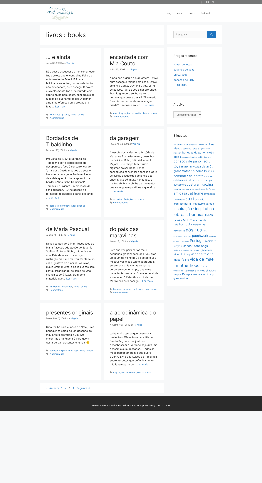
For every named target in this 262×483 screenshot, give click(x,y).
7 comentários (57, 118)
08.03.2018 (180, 74)
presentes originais (69, 312)
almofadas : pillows (59, 114)
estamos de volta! (184, 69)
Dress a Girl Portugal (207, 189)
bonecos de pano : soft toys (127, 289)
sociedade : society (181, 250)
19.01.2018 (179, 85)
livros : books (77, 114)
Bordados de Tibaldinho (62, 141)
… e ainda (58, 57)
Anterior (52, 388)
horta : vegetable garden (199, 203)
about (180, 13)
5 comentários (57, 209)
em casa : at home (188, 193)
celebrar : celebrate (188, 176)
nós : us (194, 230)
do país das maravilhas (124, 232)
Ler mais (60, 106)
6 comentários (120, 202)
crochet (195, 189)
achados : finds (121, 199)
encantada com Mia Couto (129, 60)
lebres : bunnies (188, 214)
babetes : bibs (190, 148)
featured (205, 13)
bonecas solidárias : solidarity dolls (195, 157)
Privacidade (129, 405)
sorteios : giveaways (201, 250)
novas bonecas (182, 64)
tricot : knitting (181, 254)
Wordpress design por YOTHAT (153, 405)
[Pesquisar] (211, 34)
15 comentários (121, 116)
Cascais (209, 171)
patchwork (200, 236)
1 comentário (56, 290)
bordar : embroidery (60, 205)
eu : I (115, 113)
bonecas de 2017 (184, 79)
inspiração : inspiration (130, 113)
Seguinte (83, 388)
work (192, 13)
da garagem (125, 138)
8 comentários (120, 292)
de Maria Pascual (67, 229)
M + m (187, 220)
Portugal (197, 240)
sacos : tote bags (195, 246)
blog (168, 13)
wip (188, 274)
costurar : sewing (200, 184)
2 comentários (57, 354)
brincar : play (187, 167)
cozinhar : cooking (182, 189)
